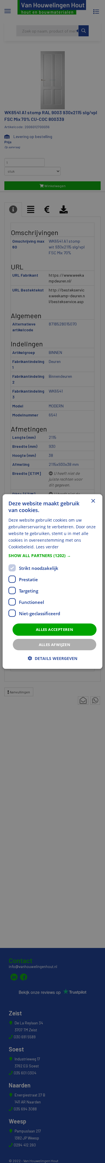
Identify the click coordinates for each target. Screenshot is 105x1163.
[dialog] (52, 581)
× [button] (93, 501)
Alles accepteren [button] (54, 629)
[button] (52, 555)
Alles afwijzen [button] (55, 644)
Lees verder (47, 547)
